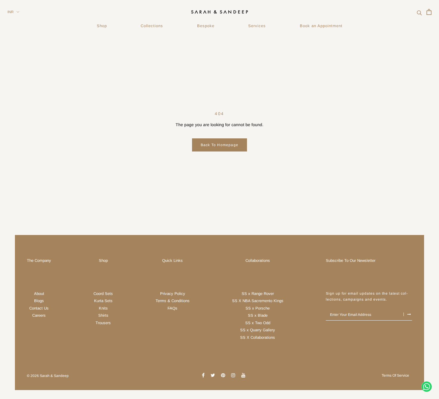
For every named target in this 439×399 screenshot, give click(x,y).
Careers (39, 315)
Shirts (103, 315)
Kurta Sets (103, 301)
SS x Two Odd (257, 323)
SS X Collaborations (257, 337)
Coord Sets (103, 293)
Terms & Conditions (173, 301)
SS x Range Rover (258, 293)
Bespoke (205, 26)
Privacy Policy (172, 293)
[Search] (419, 12)
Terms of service (395, 375)
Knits (103, 308)
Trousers (103, 323)
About (39, 293)
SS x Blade (258, 315)
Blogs (39, 301)
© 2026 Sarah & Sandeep (48, 376)
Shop (102, 26)
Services (257, 26)
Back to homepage (219, 145)
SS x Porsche (257, 308)
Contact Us (39, 308)
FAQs (172, 308)
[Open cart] (429, 12)
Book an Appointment (321, 26)
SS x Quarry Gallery (257, 330)
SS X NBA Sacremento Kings (257, 301)
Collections (152, 26)
